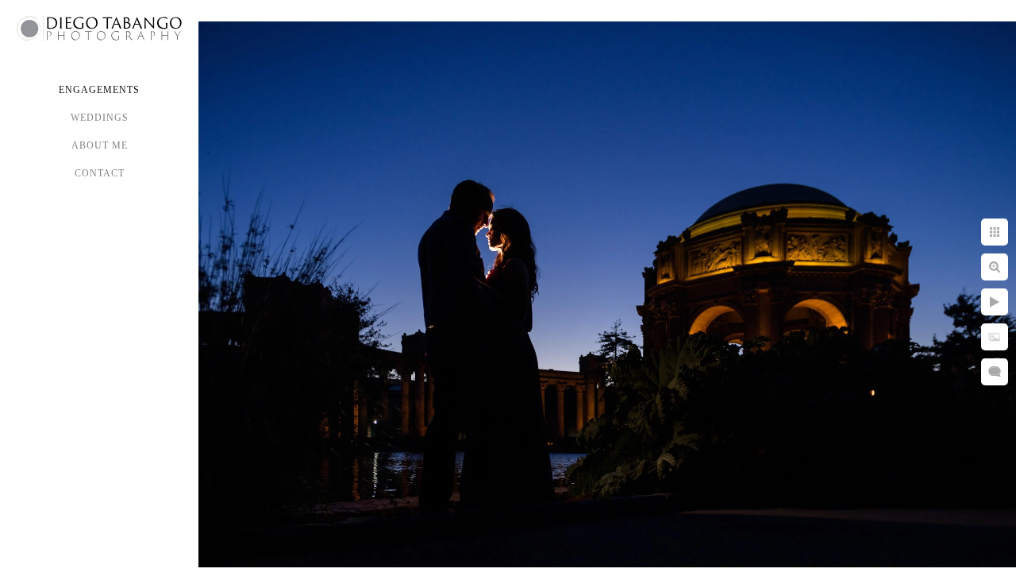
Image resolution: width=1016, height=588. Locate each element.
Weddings (100, 117)
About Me (99, 145)
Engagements (99, 89)
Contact (100, 173)
